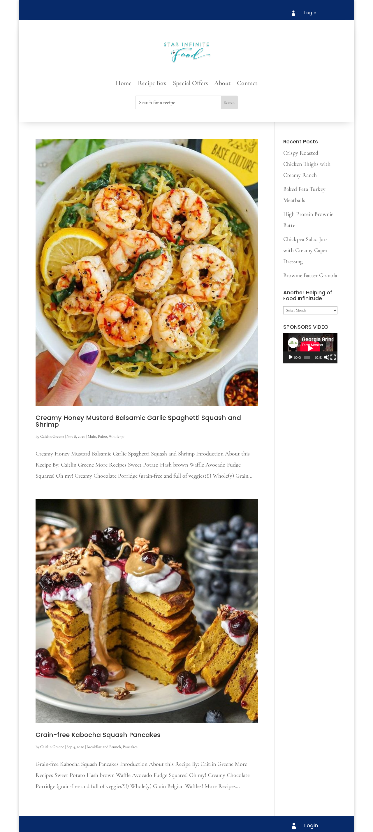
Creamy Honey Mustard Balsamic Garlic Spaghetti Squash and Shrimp (138, 421)
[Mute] (327, 357)
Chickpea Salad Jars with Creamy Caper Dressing (305, 250)
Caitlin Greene (52, 436)
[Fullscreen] (333, 357)
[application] (310, 348)
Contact (247, 84)
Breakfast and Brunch (104, 746)
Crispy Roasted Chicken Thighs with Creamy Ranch (306, 164)
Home (123, 84)
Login (310, 13)
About (222, 84)
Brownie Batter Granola (310, 275)
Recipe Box (152, 84)
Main (92, 436)
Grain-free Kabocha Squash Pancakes (98, 734)
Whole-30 (116, 436)
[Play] (291, 357)
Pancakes (130, 746)
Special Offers (190, 84)
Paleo (102, 436)
